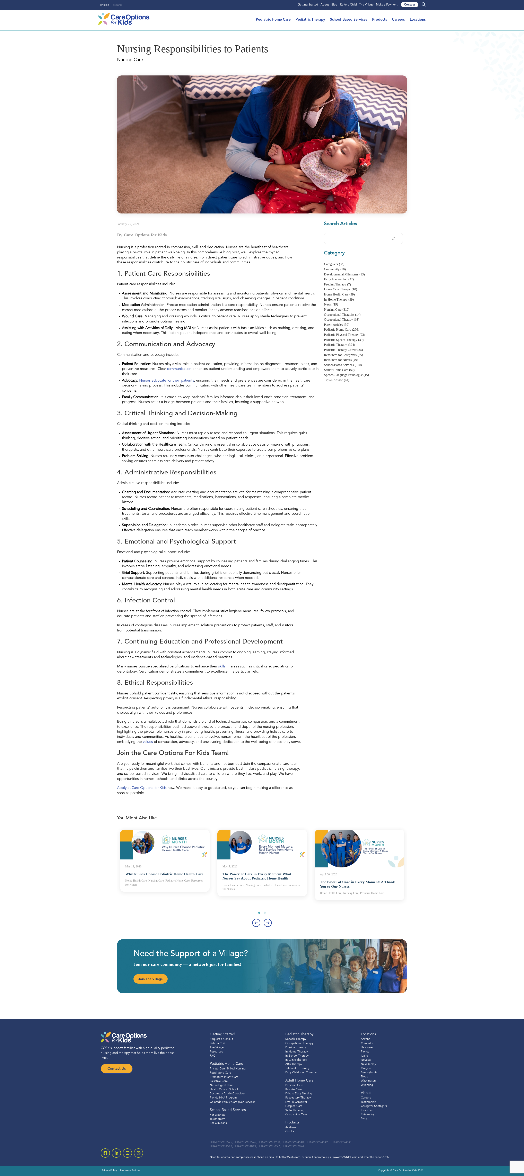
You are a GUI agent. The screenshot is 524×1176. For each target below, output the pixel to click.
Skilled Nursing (294, 1110)
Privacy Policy (109, 1170)
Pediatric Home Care (273, 19)
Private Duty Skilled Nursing (227, 1068)
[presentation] (256, 923)
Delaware (367, 1047)
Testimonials (368, 1102)
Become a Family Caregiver (227, 1093)
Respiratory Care (220, 1073)
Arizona (365, 1039)
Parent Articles (336, 324)
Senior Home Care (339, 370)
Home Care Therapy (340, 289)
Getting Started (308, 4)
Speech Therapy (295, 1039)
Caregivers (334, 264)
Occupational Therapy (341, 319)
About (325, 4)
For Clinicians (218, 1123)
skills (222, 666)
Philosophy (368, 1114)
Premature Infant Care (224, 1077)
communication (179, 369)
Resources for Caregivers (343, 355)
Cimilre (289, 1131)
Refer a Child (348, 4)
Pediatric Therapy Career (343, 350)
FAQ (212, 1056)
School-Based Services (348, 19)
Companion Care (296, 1114)
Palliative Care (219, 1081)
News (331, 304)
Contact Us (116, 1068)
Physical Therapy (296, 1047)
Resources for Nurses (341, 360)
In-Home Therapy (339, 299)
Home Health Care (339, 294)
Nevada (366, 1060)
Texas (364, 1076)
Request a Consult (221, 1039)
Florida (365, 1051)
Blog (334, 4)
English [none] (104, 5)
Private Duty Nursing (298, 1093)
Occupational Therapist (342, 314)
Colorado (367, 1043)
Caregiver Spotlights (374, 1106)
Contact (409, 4)
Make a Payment (387, 4)
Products (379, 19)
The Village (366, 4)
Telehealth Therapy (297, 1068)
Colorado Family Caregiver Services (232, 1102)
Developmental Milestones (344, 274)
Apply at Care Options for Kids (142, 788)
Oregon (366, 1068)
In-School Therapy (297, 1056)
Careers (398, 19)
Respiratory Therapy (298, 1097)
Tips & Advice (336, 380)
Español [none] (117, 5)
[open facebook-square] (105, 1153)
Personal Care (294, 1085)
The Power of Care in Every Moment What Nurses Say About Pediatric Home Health (256, 876)
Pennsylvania (369, 1072)
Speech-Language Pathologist (346, 375)
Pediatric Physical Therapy (344, 334)
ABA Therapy (293, 1064)
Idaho (364, 1056)
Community (335, 269)
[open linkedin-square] (116, 1153)
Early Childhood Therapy (301, 1072)
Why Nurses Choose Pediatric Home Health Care (164, 874)
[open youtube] (127, 1153)
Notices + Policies (130, 1170)
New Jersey (368, 1064)
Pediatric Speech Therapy (344, 339)
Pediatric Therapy (310, 19)
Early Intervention (339, 279)
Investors (367, 1110)
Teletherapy (217, 1119)
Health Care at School (224, 1089)
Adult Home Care (299, 1080)
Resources (216, 1051)
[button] (259, 912)
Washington (368, 1080)
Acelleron (291, 1127)
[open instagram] (138, 1153)
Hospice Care (294, 1106)
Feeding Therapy (337, 284)
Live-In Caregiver (296, 1102)
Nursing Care (336, 309)
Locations (418, 19)
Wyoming (367, 1085)
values (148, 742)
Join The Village (150, 979)
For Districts (217, 1114)
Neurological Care (221, 1085)
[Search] (394, 238)
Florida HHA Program (223, 1097)
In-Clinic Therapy (296, 1060)
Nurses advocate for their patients (166, 380)
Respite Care (293, 1089)
